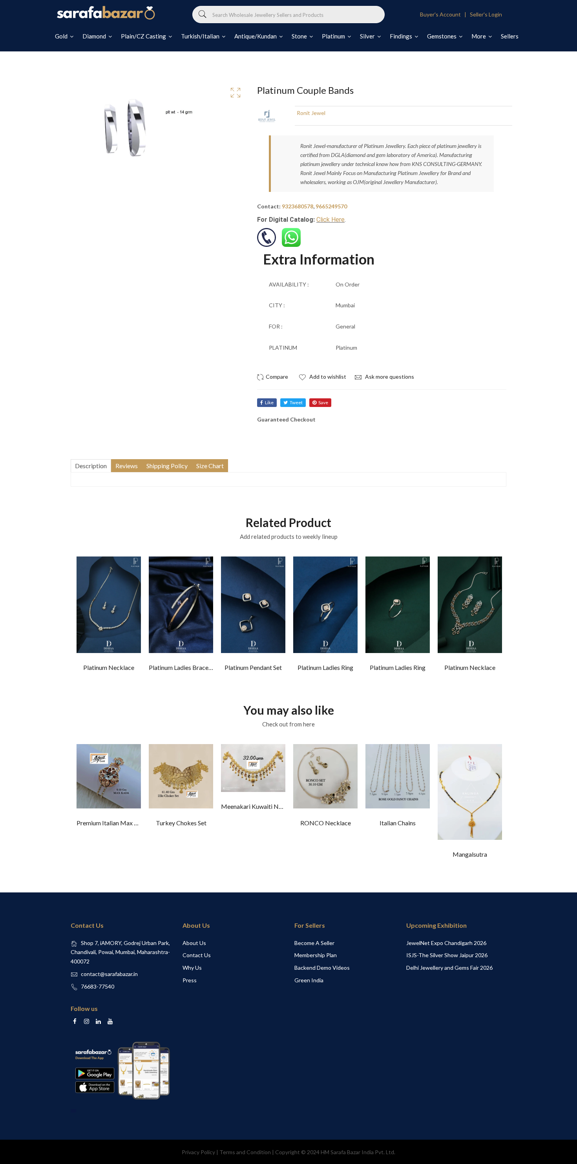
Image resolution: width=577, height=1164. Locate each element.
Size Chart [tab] (210, 465)
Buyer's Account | (444, 14)
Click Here (330, 219)
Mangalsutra (470, 854)
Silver (368, 36)
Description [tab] (91, 465)
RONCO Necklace (325, 822)
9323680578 (297, 206)
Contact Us (197, 955)
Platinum (334, 36)
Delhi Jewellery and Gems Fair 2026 (449, 967)
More (479, 36)
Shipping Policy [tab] (167, 465)
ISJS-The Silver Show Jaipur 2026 (447, 955)
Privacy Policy (198, 1152)
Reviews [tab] (126, 465)
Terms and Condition (245, 1152)
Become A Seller (314, 943)
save (323, 402)
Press (190, 980)
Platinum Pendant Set (253, 667)
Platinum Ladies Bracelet (182, 667)
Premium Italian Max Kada (112, 822)
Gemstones (442, 36)
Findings (401, 36)
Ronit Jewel (311, 112)
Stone (300, 36)
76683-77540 (97, 986)
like (269, 402)
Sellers (510, 36)
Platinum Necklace (108, 667)
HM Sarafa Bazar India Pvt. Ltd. (358, 1152)
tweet (296, 402)
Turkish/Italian (201, 36)
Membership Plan (315, 955)
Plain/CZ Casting (144, 36)
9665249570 (331, 206)
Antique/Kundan (256, 36)
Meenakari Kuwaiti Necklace (260, 806)
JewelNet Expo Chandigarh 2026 (446, 943)
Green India (308, 980)
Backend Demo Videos (322, 967)
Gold (62, 36)
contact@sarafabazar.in (109, 974)
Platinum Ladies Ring (325, 667)
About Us (194, 943)
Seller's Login (486, 14)
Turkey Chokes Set (181, 822)
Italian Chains (398, 822)
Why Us (192, 967)
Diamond (94, 36)
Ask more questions (389, 376)
